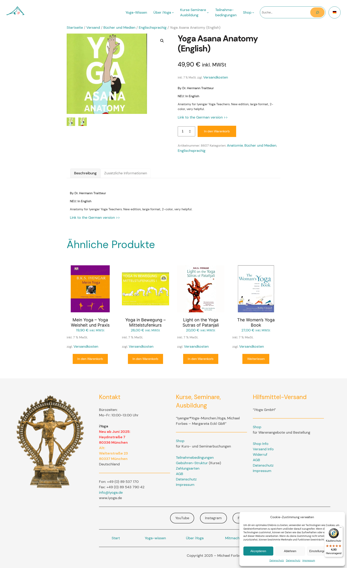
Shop (180, 441)
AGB (179, 474)
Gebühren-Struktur (192, 463)
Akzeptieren (258, 551)
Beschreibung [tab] (85, 173)
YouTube (182, 518)
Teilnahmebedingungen (195, 457)
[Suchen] (317, 12)
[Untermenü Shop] (253, 12)
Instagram (213, 518)
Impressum (308, 560)
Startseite (75, 27)
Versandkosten (215, 77)
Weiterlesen (256, 359)
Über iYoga (195, 538)
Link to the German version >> (203, 117)
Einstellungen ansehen (324, 551)
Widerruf (260, 454)
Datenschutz (276, 560)
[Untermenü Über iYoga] (173, 12)
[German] (334, 12)
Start (116, 538)
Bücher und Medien (119, 27)
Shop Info (260, 443)
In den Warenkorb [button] (90, 359)
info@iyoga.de (111, 492)
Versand (93, 27)
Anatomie (235, 145)
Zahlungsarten (187, 468)
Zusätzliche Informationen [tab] (125, 173)
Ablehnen (290, 551)
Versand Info (263, 449)
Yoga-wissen (155, 538)
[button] (162, 40)
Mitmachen (234, 538)
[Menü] (340, 528)
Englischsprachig (152, 27)
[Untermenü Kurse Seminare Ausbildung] (208, 12)
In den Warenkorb (217, 131)
